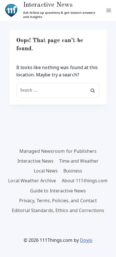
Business (72, 171)
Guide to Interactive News (58, 191)
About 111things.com (85, 181)
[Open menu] (108, 10)
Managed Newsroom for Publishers (58, 151)
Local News (46, 171)
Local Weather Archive (32, 181)
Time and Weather (79, 161)
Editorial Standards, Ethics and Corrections (58, 210)
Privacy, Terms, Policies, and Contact (58, 200)
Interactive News (35, 161)
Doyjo (86, 240)
